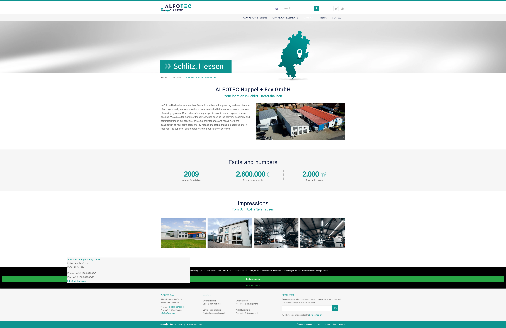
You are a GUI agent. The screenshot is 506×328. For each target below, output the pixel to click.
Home (164, 77)
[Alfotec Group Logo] (176, 7)
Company (176, 77)
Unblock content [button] (253, 279)
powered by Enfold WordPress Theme (190, 325)
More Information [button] (253, 285)
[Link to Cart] (336, 8)
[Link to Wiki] (342, 8)
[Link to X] (166, 324)
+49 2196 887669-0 (175, 307)
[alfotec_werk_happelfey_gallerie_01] (322, 233)
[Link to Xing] (171, 324)
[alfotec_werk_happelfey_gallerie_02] (276, 233)
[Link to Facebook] (160, 324)
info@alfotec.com (76, 281)
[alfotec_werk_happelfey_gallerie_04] (184, 233)
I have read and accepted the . (303, 315)
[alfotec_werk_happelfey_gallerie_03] (230, 233)
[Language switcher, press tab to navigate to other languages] (276, 8)
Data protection (315, 315)
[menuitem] (255, 17)
